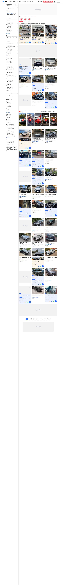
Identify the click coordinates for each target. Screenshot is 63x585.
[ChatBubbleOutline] (26, 42)
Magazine (31, 1)
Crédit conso (24, 1)
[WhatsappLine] (28, 42)
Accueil (21, 16)
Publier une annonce (49, 1)
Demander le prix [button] (36, 141)
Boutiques (28, 1)
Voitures (29, 16)
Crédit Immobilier (19, 1)
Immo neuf (14, 1)
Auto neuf (11, 1)
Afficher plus (8, 33)
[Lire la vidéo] (23, 120)
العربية (58, 1)
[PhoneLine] (30, 42)
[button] (9, 93)
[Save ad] (30, 25)
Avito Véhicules (25, 16)
